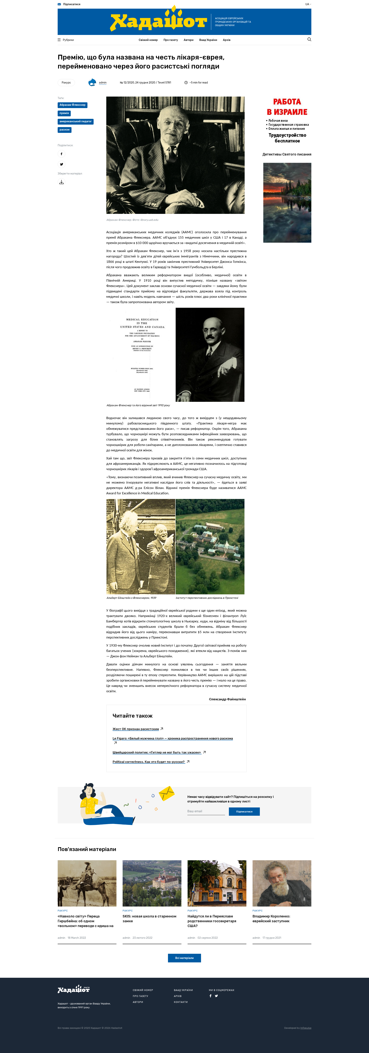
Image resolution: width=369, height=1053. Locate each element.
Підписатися (71, 4)
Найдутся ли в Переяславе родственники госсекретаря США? (212, 921)
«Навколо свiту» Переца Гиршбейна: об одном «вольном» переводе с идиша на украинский (85, 921)
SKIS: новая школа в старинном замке (149, 918)
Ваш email (194, 811)
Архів (226, 40)
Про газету (171, 40)
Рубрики (68, 40)
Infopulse (305, 1028)
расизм (65, 129)
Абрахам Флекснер (73, 105)
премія (64, 113)
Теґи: (61, 98)
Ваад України (208, 40)
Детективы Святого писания (287, 154)
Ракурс (66, 82)
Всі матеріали (184, 958)
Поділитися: (65, 145)
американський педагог (76, 121)
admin (102, 82)
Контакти (181, 1002)
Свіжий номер (148, 40)
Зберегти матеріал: (70, 173)
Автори (189, 40)
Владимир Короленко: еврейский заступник (271, 918)
